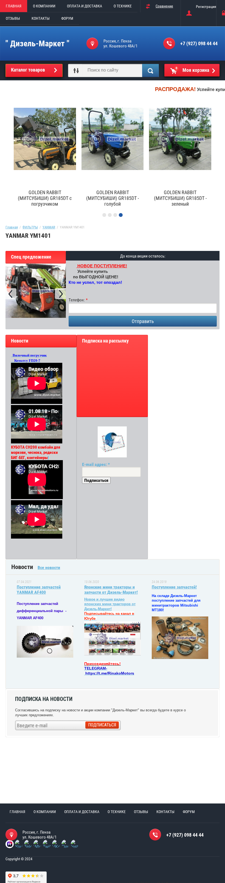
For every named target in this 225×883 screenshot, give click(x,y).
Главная (11, 227)
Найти (150, 70)
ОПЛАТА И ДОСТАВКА (84, 6)
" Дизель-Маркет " (37, 43)
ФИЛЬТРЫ (30, 227)
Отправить (143, 321)
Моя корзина (192, 69)
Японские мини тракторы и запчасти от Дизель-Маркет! (111, 589)
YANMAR (49, 227)
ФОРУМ (67, 18)
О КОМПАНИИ (44, 6)
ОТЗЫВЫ (13, 18)
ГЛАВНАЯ (13, 6)
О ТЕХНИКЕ (123, 6)
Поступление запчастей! (174, 587)
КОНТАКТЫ (41, 18)
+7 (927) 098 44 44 (199, 43)
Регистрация (206, 6)
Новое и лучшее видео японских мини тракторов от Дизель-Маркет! (110, 604)
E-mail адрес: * (96, 464)
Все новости (49, 567)
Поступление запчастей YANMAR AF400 (39, 589)
